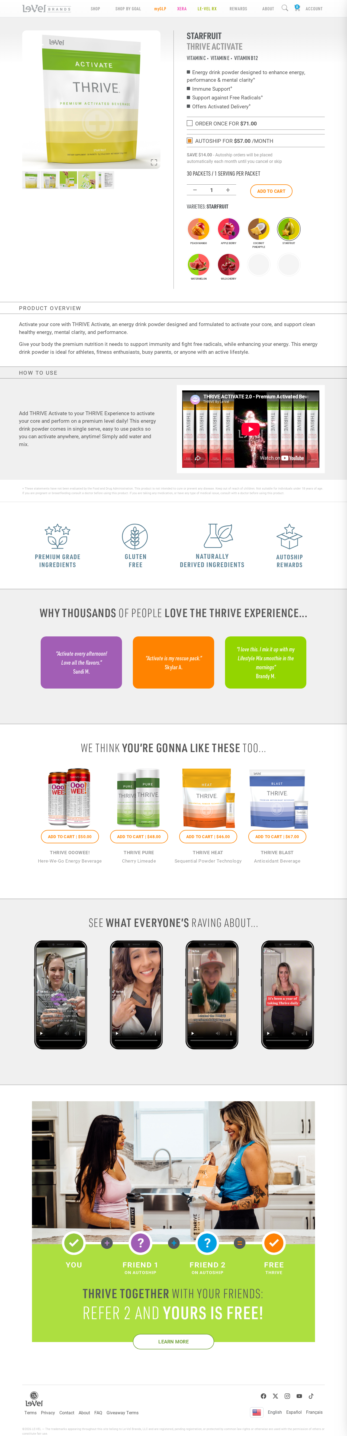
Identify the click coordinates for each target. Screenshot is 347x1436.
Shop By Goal (128, 8)
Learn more (173, 1341)
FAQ (98, 1412)
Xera (182, 8)
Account (314, 8)
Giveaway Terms (123, 1412)
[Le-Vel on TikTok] (311, 1396)
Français (314, 1412)
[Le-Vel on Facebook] (263, 1396)
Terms (30, 1412)
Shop (95, 8)
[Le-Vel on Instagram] (287, 1396)
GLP (160, 8)
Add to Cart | (70, 836)
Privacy (48, 1412)
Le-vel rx (207, 8)
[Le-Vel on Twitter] (275, 1396)
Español (294, 1412)
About (84, 1412)
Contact (66, 1412)
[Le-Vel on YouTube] (299, 1396)
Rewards (238, 8)
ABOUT (268, 8)
